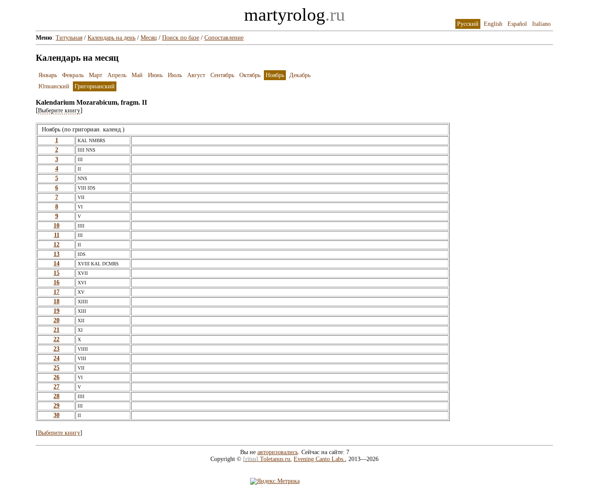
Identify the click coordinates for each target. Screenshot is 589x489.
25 (56, 367)
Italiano (541, 24)
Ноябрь (275, 75)
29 (56, 405)
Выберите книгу (59, 433)
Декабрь (299, 75)
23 (56, 349)
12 (56, 244)
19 (56, 311)
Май (137, 75)
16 (56, 282)
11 (57, 235)
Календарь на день (111, 37)
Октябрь (249, 75)
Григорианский (95, 86)
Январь (47, 75)
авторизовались (277, 452)
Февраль (73, 75)
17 (56, 292)
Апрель (116, 75)
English (493, 24)
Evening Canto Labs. (319, 459)
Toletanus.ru (266, 459)
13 (56, 254)
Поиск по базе (180, 37)
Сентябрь (222, 75)
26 (56, 377)
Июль (175, 75)
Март (95, 75)
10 (56, 225)
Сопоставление (224, 37)
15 (56, 273)
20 (56, 320)
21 (56, 330)
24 (56, 358)
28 (56, 396)
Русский (468, 24)
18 (56, 301)
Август (196, 75)
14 (56, 263)
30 (56, 415)
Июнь (155, 75)
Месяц (149, 37)
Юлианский (53, 86)
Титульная (69, 37)
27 (56, 386)
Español (517, 24)
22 (56, 339)
